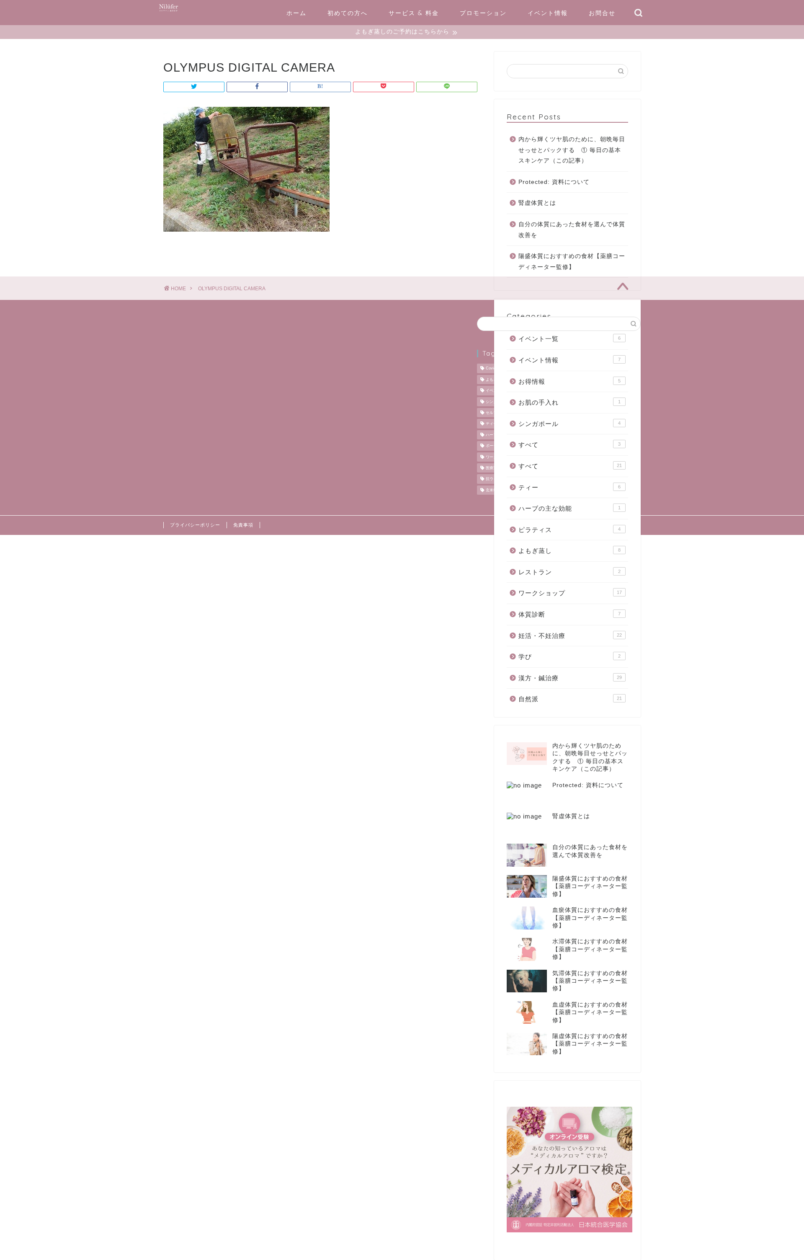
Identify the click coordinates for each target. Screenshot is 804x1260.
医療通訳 (493, 468)
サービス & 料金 (414, 13)
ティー (569, 487)
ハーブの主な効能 (569, 508)
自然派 (570, 698)
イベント (493, 391)
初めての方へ (347, 13)
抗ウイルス (495, 479)
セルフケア (495, 413)
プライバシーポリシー (195, 524)
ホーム (296, 13)
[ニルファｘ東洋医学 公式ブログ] (168, 11)
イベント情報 (548, 13)
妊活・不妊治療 (570, 635)
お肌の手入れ (569, 402)
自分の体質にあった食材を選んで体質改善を (571, 229)
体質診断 (569, 614)
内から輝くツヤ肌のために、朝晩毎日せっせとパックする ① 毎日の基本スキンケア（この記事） (571, 150)
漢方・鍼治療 (570, 678)
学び (569, 656)
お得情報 (569, 381)
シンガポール (569, 423)
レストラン (569, 572)
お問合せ (602, 13)
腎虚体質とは (537, 203)
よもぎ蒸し (569, 550)
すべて (569, 444)
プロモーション (483, 13)
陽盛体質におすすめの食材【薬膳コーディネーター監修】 (571, 261)
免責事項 (243, 524)
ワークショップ (570, 592)
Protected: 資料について (554, 182)
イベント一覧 (569, 338)
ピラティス (569, 529)
